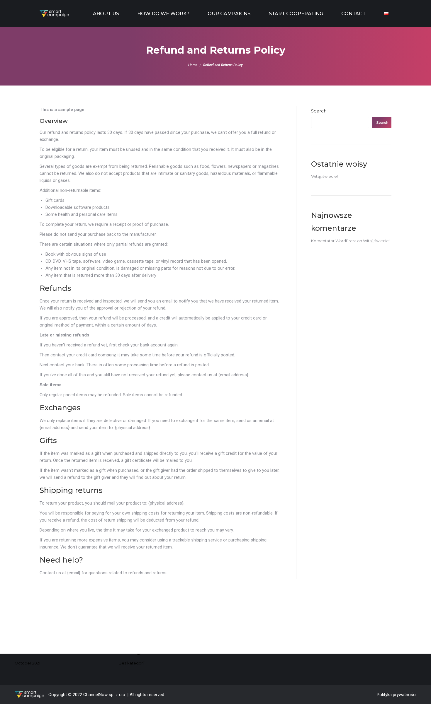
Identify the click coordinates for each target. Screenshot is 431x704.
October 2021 (27, 663)
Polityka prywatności (396, 694)
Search (319, 111)
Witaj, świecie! (324, 176)
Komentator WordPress (333, 240)
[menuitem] (106, 13)
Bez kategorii (132, 663)
